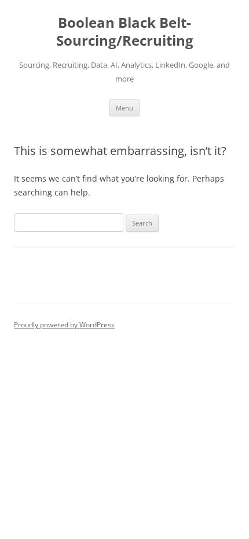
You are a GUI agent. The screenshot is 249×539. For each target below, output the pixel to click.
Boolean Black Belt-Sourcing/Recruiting (124, 32)
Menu (124, 108)
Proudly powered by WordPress (64, 325)
